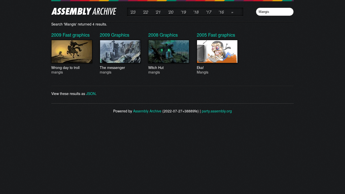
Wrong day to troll (65, 69)
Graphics (120, 34)
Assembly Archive (147, 110)
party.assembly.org (217, 110)
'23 (132, 12)
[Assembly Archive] (84, 12)
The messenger (112, 69)
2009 (57, 34)
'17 (208, 12)
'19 (183, 12)
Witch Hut (156, 69)
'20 (170, 12)
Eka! (202, 69)
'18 (196, 12)
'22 (145, 12)
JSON (90, 93)
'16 (221, 12)
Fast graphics (76, 34)
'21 (158, 12)
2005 (202, 34)
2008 (154, 34)
